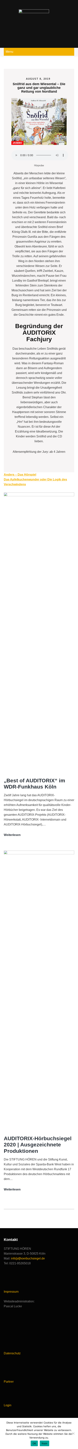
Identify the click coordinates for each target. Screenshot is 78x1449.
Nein (44, 1443)
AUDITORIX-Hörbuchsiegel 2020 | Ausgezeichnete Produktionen (38, 1145)
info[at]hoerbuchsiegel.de (28, 1258)
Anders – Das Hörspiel (20, 474)
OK (34, 1443)
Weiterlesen (12, 835)
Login (7, 1405)
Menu (9, 51)
